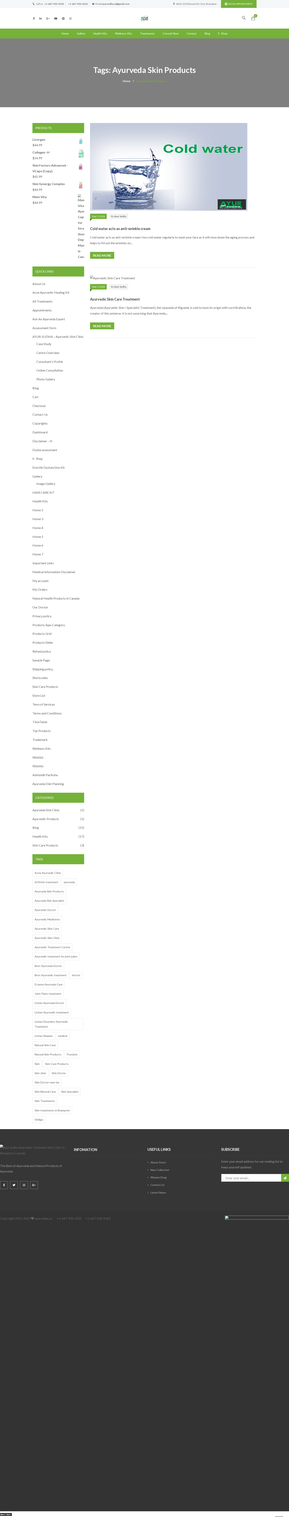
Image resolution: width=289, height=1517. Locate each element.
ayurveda (69, 882)
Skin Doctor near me (47, 1082)
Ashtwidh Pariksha (45, 775)
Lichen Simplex (44, 1035)
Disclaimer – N (42, 441)
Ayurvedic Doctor (45, 910)
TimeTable (39, 722)
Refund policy (41, 651)
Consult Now (171, 33)
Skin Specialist (70, 1091)
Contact (192, 33)
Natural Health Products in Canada (55, 598)
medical (62, 1035)
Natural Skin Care (45, 1045)
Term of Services (43, 704)
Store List (38, 695)
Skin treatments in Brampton (52, 1110)
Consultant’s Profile (49, 361)
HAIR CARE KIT (43, 492)
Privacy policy (42, 616)
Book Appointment (240, 3)
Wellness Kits (123, 33)
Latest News (158, 1192)
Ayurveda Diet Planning (48, 784)
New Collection (159, 1170)
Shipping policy (42, 669)
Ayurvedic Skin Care (47, 928)
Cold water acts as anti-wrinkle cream (120, 228)
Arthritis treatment (46, 882)
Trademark (40, 739)
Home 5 (37, 536)
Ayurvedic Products (45, 819)
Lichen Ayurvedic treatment (52, 1012)
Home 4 (37, 528)
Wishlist (37, 757)
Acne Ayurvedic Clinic (48, 872)
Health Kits (100, 33)
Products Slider (42, 642)
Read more (102, 255)
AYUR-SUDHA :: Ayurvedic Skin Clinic (58, 336)
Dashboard (40, 432)
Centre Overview (47, 353)
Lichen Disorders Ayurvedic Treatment (51, 1024)
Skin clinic (40, 1073)
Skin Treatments (45, 1101)
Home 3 (37, 519)
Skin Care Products (45, 686)
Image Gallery (45, 483)
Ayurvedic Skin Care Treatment (115, 299)
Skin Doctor (59, 1073)
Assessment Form (44, 328)
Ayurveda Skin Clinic (46, 810)
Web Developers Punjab (51, 1514)
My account (40, 581)
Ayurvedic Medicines (47, 919)
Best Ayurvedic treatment (51, 975)
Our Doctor (40, 607)
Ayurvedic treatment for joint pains (56, 956)
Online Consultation (49, 370)
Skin (37, 1063)
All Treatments (42, 301)
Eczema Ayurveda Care (49, 984)
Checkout (39, 406)
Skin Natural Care (45, 1091)
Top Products (41, 731)
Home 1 (37, 510)
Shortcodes (40, 678)
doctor (76, 975)
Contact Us (40, 414)
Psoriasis (72, 1054)
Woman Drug (158, 1177)
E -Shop (222, 33)
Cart (35, 397)
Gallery (81, 33)
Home (65, 33)
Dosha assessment (44, 450)
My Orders (39, 589)
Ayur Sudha (120, 216)
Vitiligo (39, 1119)
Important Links (43, 563)
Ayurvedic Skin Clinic (47, 938)
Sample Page (41, 660)
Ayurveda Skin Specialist (49, 900)
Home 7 (37, 554)
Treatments (147, 33)
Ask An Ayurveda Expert (48, 319)
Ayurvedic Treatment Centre (52, 947)
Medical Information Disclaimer (53, 572)
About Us (38, 284)
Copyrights (40, 423)
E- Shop (37, 458)
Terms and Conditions (47, 713)
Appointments (42, 310)
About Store (158, 1162)
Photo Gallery (45, 379)
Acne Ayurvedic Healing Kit (50, 292)
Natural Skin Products (48, 1054)
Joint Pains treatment (48, 993)
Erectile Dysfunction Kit (48, 467)
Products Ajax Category (48, 625)
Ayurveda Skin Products (49, 891)
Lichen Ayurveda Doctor (49, 1003)
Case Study (43, 344)
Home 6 (37, 545)
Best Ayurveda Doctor (48, 966)
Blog (207, 33)
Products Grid (42, 633)
